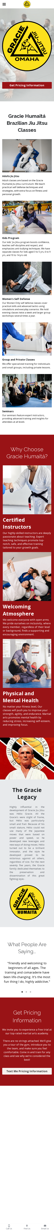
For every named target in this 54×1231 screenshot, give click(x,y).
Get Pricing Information (27, 85)
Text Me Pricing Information (26, 1071)
